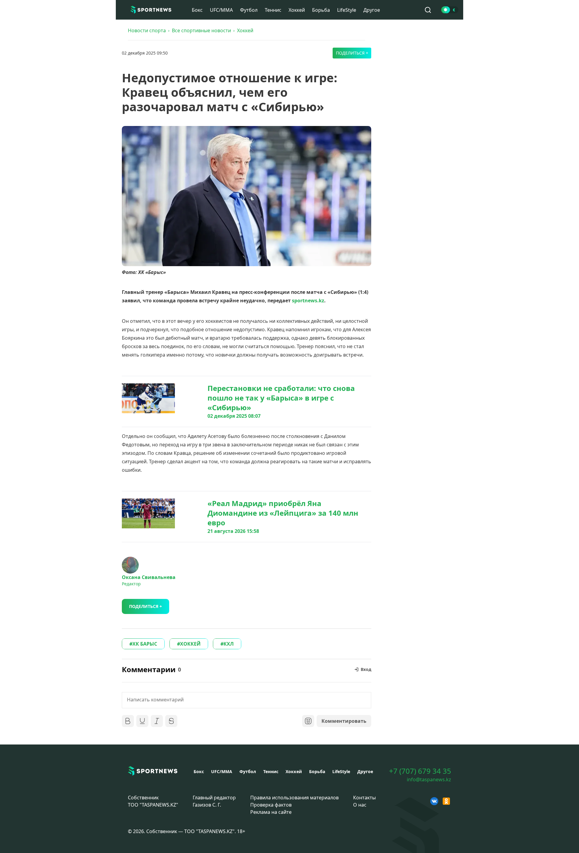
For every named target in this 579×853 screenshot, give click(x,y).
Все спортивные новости (201, 30)
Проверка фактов (271, 804)
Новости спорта (147, 30)
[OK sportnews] (446, 801)
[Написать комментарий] (246, 700)
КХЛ (228, 644)
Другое (371, 10)
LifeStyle (346, 10)
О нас (359, 804)
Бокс (197, 10)
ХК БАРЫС (144, 644)
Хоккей (297, 10)
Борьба (321, 10)
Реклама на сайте (271, 812)
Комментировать (343, 721)
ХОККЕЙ (190, 644)
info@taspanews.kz (429, 779)
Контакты (364, 797)
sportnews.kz (308, 300)
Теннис (273, 10)
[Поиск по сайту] (428, 10)
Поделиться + (352, 53)
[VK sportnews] (434, 801)
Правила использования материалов (294, 797)
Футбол (249, 10)
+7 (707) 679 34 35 (420, 771)
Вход (366, 669)
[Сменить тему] (449, 9)
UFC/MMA (221, 10)
